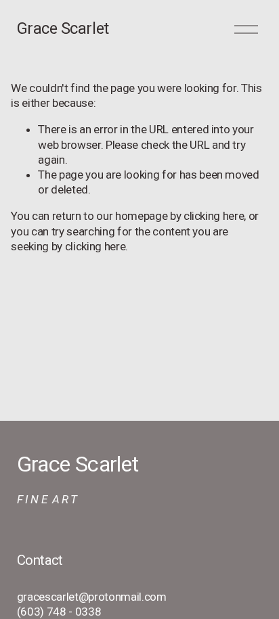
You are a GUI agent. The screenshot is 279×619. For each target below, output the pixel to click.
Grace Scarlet (63, 28)
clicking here (214, 216)
